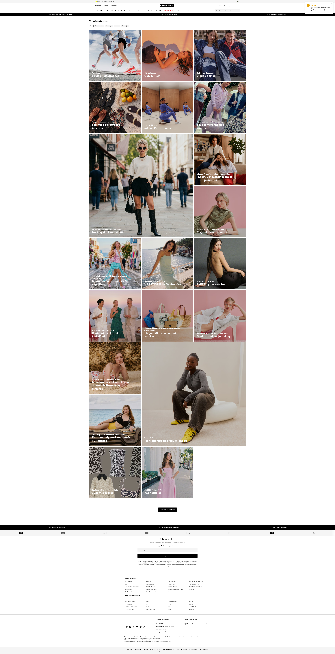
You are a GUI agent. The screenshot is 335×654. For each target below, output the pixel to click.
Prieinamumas (193, 649)
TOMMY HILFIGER (129, 609)
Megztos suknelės (194, 584)
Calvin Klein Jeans (172, 601)
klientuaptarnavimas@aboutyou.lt (148, 564)
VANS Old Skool (172, 581)
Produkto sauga (204, 649)
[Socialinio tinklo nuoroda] (127, 627)
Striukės (148, 581)
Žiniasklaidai (137, 649)
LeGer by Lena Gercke (131, 606)
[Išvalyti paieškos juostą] (239, 10)
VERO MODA (192, 606)
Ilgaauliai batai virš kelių (195, 586)
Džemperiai (171, 591)
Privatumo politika (155, 649)
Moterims (98, 5)
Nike (169, 606)
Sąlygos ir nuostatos (168, 649)
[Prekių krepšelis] (239, 6)
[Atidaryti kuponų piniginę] (220, 6)
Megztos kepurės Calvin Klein (175, 589)
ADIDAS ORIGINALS (130, 601)
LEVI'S (148, 606)
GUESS (191, 604)
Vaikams (114, 5)
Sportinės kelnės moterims (132, 586)
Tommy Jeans (150, 599)
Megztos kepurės (151, 586)
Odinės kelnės (128, 589)
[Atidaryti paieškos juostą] (216, 10)
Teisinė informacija (182, 649)
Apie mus (129, 649)
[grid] (167, 264)
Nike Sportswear (150, 609)
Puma (147, 601)
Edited (169, 604)
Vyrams (106, 5)
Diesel (126, 599)
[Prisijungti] (225, 6)
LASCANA (191, 609)
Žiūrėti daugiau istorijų (167, 509)
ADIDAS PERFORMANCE (174, 599)
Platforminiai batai (151, 589)
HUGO (169, 609)
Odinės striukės (150, 584)
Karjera (146, 649)
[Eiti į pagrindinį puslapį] (134, 620)
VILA (190, 599)
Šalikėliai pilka (171, 584)
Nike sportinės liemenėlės (196, 581)
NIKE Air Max (128, 581)
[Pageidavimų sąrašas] (234, 6)
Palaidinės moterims (151, 591)
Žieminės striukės (172, 586)
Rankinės (191, 589)
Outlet (98, 1)
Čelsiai (126, 584)
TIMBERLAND (128, 604)
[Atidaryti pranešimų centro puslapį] (230, 5)
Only (147, 604)
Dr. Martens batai (129, 591)
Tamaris (191, 601)
